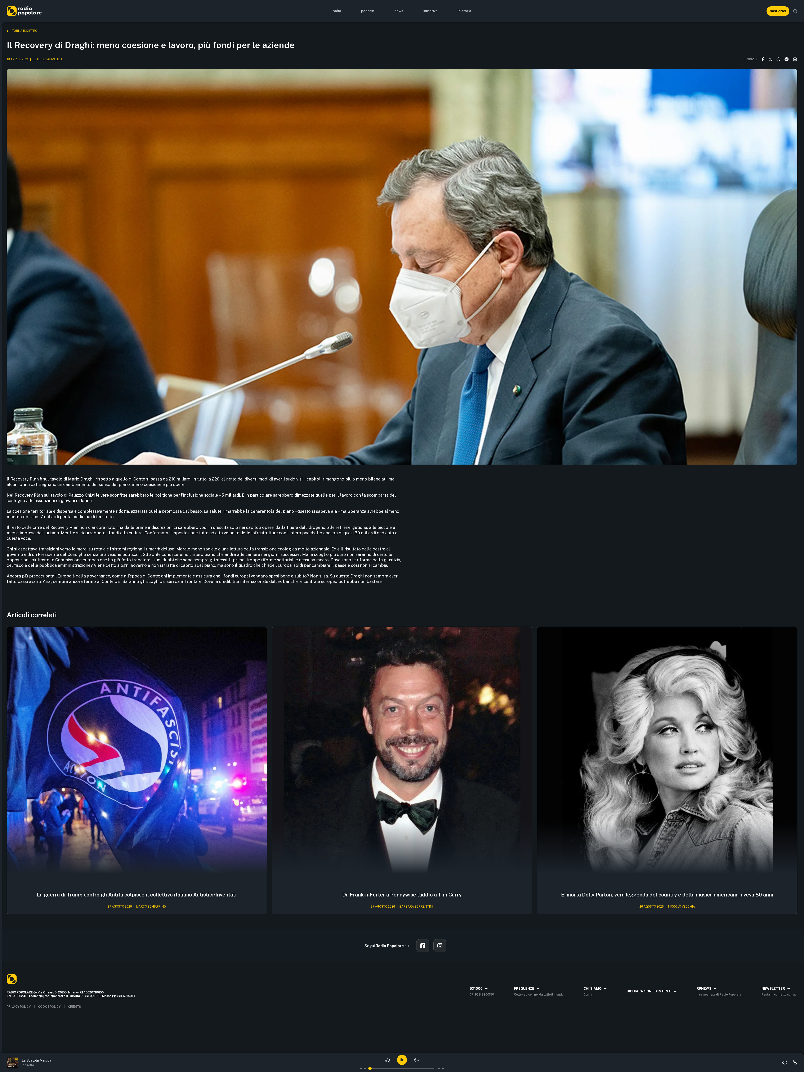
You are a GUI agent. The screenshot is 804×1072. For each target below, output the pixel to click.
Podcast (368, 11)
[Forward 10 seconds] (416, 1059)
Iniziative (430, 11)
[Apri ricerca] (795, 11)
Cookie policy (49, 1006)
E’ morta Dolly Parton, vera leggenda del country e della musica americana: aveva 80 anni (667, 895)
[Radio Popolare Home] (24, 11)
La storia (464, 11)
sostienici (778, 11)
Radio (337, 11)
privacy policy (19, 1006)
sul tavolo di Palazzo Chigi (69, 495)
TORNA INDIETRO (24, 30)
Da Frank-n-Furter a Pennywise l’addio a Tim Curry (402, 895)
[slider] (370, 1068)
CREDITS (74, 1006)
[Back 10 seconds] (387, 1059)
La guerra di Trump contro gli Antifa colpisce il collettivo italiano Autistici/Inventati (137, 895)
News (399, 11)
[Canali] (794, 1062)
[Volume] (784, 1062)
